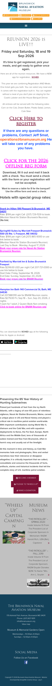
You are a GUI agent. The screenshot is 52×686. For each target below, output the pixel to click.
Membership (26, 15)
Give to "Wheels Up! (41, 15)
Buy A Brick (37, 19)
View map (26, 624)
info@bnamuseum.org (26, 621)
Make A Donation (11, 15)
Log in (40, 680)
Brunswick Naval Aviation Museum (26, 6)
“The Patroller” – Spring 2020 (38, 520)
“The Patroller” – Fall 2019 (38, 552)
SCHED (35, 77)
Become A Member (27, 478)
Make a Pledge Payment (21, 19)
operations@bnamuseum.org (23, 139)
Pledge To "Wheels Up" (27, 484)
